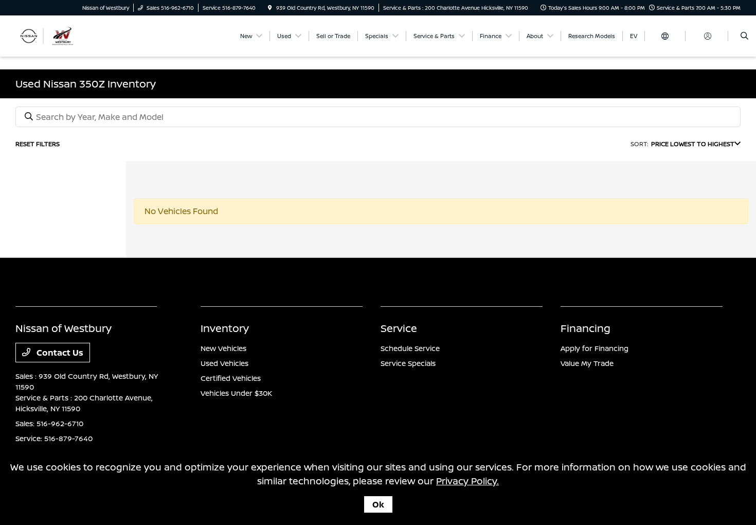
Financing (585, 328)
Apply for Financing (594, 348)
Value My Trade (587, 363)
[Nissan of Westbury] (62, 35)
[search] (744, 36)
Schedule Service (410, 348)
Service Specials (408, 363)
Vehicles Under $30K (236, 393)
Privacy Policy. (467, 481)
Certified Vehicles (231, 378)
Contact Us (58, 352)
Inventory (225, 328)
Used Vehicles (224, 363)
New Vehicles (223, 348)
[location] (270, 7)
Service (399, 328)
